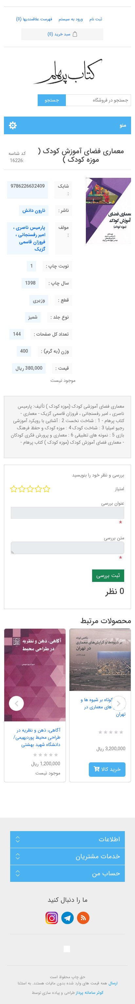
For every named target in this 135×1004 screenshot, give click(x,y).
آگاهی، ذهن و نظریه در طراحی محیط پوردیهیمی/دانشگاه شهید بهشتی (36, 737)
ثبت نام (95, 19)
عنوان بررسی (112, 503)
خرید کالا (110, 769)
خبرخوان (83, 918)
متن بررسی (114, 538)
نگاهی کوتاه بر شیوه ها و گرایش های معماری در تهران (103, 707)
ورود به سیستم (71, 19)
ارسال (113, 983)
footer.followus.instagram (52, 918)
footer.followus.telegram (67, 918)
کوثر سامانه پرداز (90, 993)
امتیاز (119, 489)
